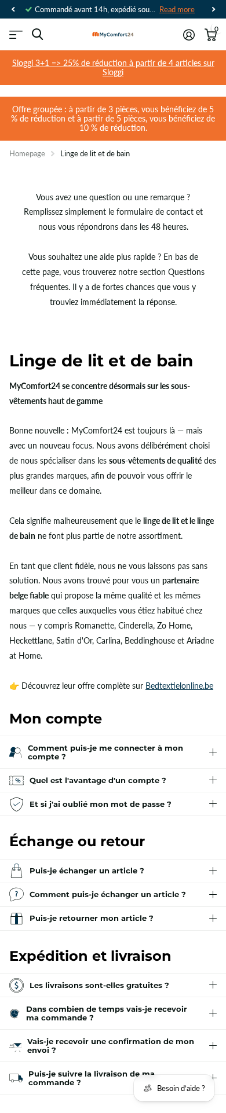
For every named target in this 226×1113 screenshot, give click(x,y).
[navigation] (12, 9)
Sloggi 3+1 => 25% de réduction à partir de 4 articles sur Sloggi (113, 67)
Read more (177, 9)
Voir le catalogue (16, 34)
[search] (37, 34)
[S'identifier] (189, 35)
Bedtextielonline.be (179, 685)
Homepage (27, 153)
